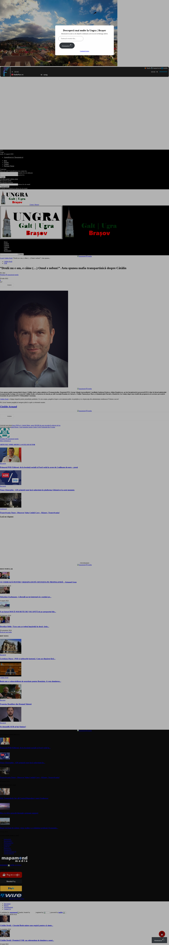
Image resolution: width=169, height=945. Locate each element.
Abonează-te (66, 46)
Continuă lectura (84, 51)
